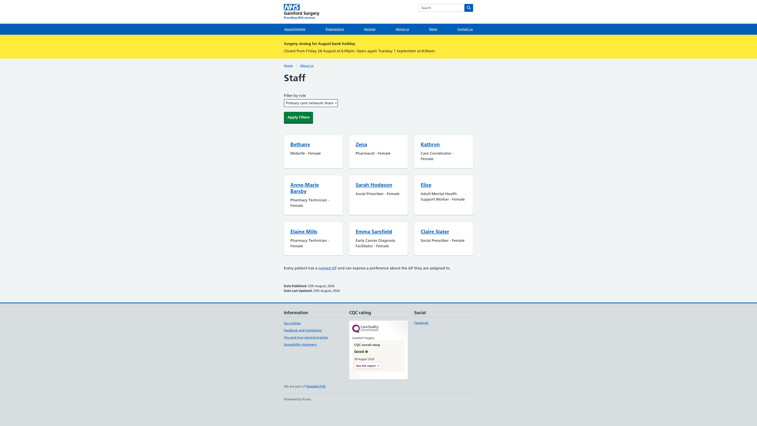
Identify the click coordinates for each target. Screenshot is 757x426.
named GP (327, 268)
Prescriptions (335, 29)
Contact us (465, 29)
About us (402, 29)
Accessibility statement (300, 345)
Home (288, 66)
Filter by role (295, 95)
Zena (361, 144)
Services (369, 29)
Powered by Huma (297, 399)
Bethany (300, 144)
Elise (426, 185)
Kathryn (430, 144)
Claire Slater (435, 231)
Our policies (292, 323)
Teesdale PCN (315, 386)
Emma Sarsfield (374, 231)
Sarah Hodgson (374, 185)
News (433, 29)
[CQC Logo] (365, 329)
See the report (366, 365)
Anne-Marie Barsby (304, 188)
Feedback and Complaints (303, 330)
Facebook (421, 323)
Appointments (294, 29)
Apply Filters (298, 117)
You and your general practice (306, 337)
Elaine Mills (303, 231)
